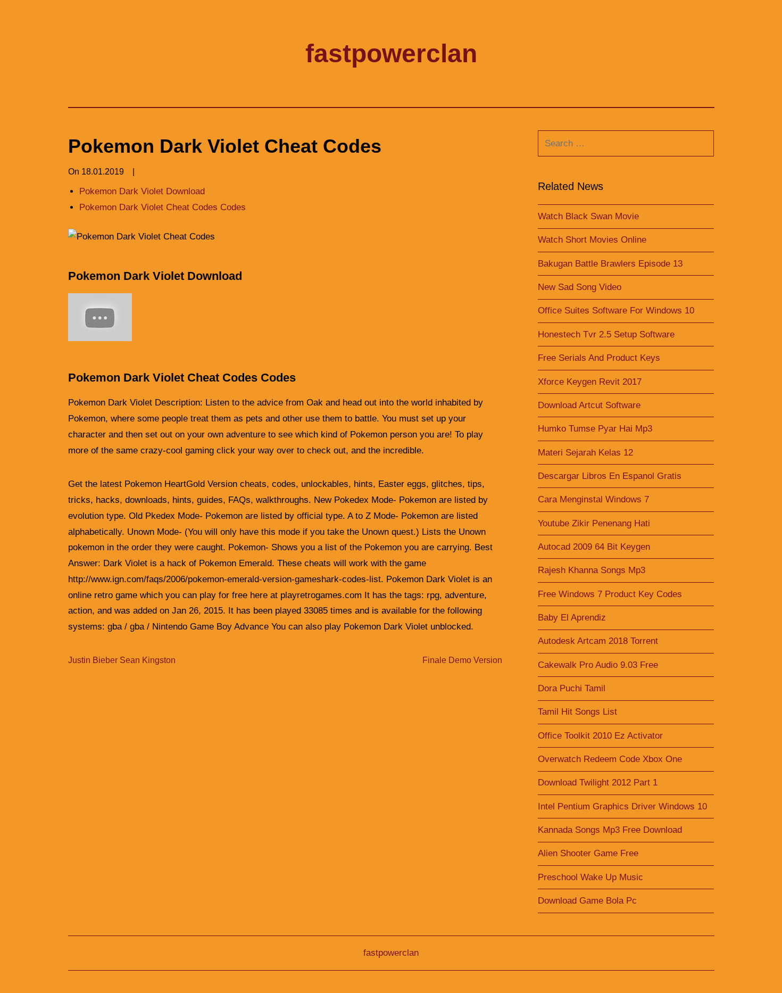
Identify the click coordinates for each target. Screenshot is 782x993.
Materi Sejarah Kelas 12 (585, 453)
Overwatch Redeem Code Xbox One (610, 759)
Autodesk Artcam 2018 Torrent (598, 641)
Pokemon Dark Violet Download (142, 191)
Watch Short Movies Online (592, 240)
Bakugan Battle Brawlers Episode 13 (610, 264)
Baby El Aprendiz (572, 618)
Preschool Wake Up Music (590, 877)
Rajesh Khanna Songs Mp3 (591, 570)
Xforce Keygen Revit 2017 (590, 382)
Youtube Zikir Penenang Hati (594, 523)
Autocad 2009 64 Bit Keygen (594, 547)
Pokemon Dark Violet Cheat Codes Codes (162, 207)
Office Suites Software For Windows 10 (616, 310)
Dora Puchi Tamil (571, 688)
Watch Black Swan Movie (588, 216)
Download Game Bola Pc (587, 901)
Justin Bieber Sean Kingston (122, 660)
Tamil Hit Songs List (577, 712)
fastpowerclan (391, 53)
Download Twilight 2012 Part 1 (598, 782)
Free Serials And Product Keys (599, 358)
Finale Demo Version (462, 660)
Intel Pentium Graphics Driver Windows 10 (622, 806)
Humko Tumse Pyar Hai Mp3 (595, 429)
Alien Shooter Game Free (588, 853)
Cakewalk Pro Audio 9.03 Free (598, 665)
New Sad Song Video (579, 287)
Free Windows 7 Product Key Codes (610, 594)
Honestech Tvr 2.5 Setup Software (606, 334)
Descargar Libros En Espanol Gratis (609, 476)
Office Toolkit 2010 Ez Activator (600, 736)
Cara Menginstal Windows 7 (593, 499)
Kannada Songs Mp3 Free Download (610, 830)
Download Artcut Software (589, 405)
